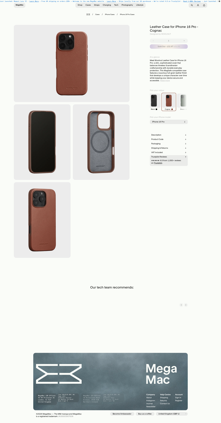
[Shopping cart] (204, 5)
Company (150, 394)
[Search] (192, 5)
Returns (163, 400)
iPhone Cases (110, 14)
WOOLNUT (166, 34)
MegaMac (47, 414)
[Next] (186, 305)
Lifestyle (139, 5)
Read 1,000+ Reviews (192, 1)
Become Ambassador (122, 414)
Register (178, 400)
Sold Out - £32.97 (169, 46)
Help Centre (165, 394)
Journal (149, 403)
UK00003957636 (65, 416)
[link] (154, 102)
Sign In (178, 397)
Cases (88, 5)
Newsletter (151, 406)
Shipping (164, 397)
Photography (127, 5)
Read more (165, 80)
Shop (80, 5)
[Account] (198, 5)
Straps (97, 5)
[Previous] (181, 305)
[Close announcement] (219, 1)
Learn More (34, 1)
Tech (116, 5)
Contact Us (165, 403)
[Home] (88, 14)
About (149, 397)
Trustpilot (158, 163)
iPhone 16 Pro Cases (127, 14)
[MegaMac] (19, 5)
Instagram (150, 400)
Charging (107, 5)
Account (179, 394)
